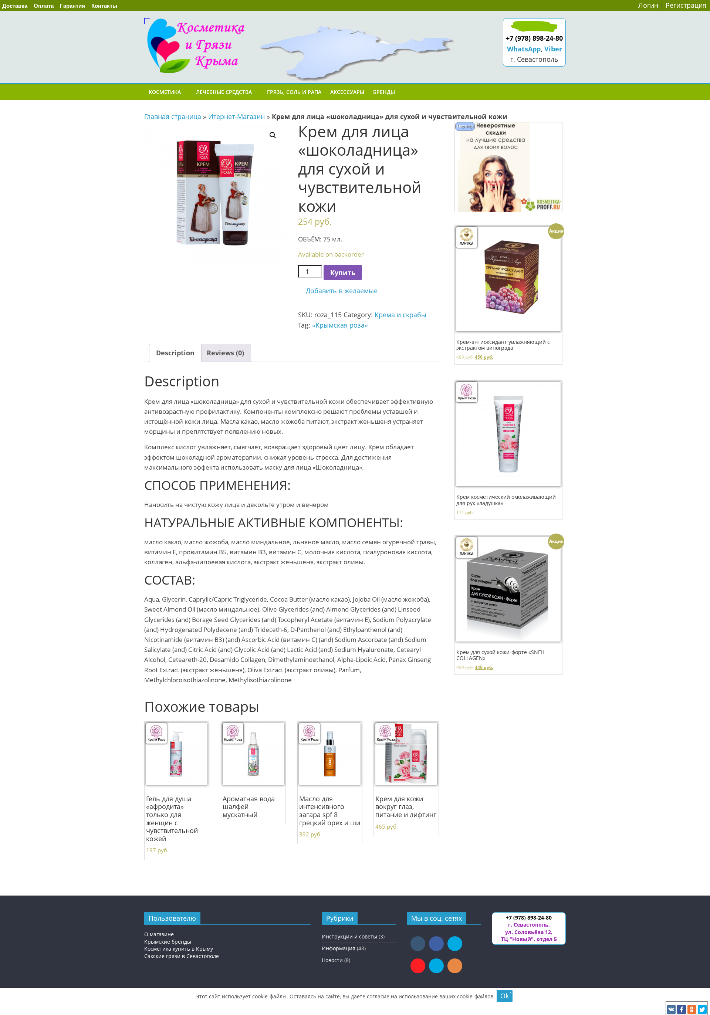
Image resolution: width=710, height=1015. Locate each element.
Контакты (104, 6)
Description (175, 352)
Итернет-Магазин (236, 116)
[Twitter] (702, 1009)
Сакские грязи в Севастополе (181, 956)
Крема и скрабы (400, 314)
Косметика (165, 91)
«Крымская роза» (340, 325)
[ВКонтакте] (671, 1009)
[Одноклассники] (691, 1009)
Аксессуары (347, 91)
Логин (648, 5)
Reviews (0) (225, 352)
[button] (338, 290)
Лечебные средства (224, 91)
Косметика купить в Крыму (178, 948)
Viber (553, 48)
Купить (342, 272)
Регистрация (686, 5)
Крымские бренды (167, 941)
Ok (504, 995)
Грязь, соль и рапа (294, 91)
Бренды (384, 91)
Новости (332, 960)
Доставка (14, 6)
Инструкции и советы (349, 936)
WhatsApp (524, 48)
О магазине (159, 934)
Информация (338, 948)
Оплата (44, 6)
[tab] (175, 353)
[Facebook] (681, 1009)
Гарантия (72, 6)
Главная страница (172, 116)
